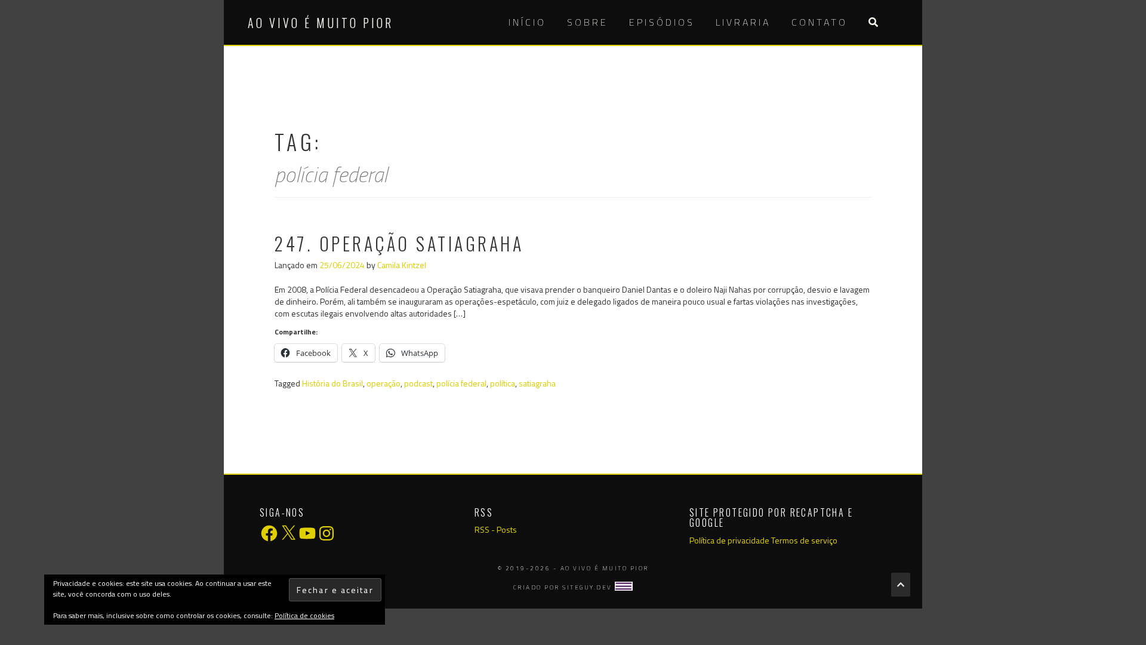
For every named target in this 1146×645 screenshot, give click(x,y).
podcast (418, 383)
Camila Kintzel (401, 265)
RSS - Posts (496, 529)
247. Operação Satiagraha (399, 243)
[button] (872, 22)
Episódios (662, 22)
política (502, 383)
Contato (819, 22)
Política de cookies (304, 615)
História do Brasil (332, 383)
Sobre (587, 22)
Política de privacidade (729, 540)
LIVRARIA (743, 22)
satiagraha (537, 383)
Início (527, 22)
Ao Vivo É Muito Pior (320, 22)
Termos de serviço (804, 540)
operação (383, 383)
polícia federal (461, 383)
